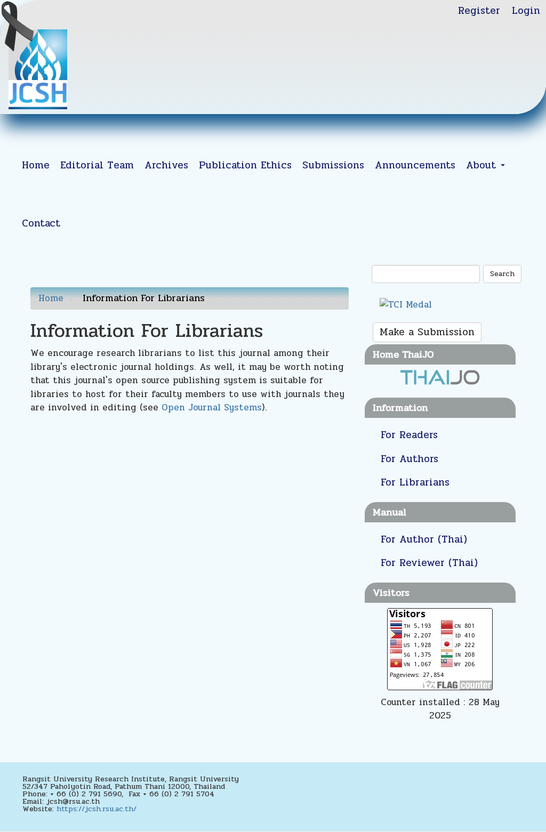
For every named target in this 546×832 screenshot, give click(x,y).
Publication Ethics (245, 165)
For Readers (409, 435)
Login (526, 11)
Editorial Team (97, 165)
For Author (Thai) (424, 539)
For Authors (409, 459)
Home (36, 165)
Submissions (333, 165)
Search (502, 273)
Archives (166, 165)
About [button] (483, 165)
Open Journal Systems (212, 407)
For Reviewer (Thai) (429, 563)
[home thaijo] (440, 377)
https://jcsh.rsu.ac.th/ (96, 808)
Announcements (415, 165)
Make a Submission (427, 332)
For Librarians (415, 482)
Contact (41, 223)
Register (479, 11)
